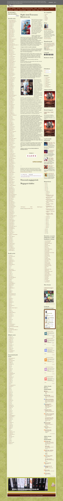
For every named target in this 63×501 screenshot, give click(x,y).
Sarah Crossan (11, 208)
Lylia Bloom (11, 157)
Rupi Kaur (10, 200)
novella (10, 346)
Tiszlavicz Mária (11, 236)
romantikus (10, 422)
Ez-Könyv (10, 273)
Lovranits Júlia (11, 154)
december (47, 191)
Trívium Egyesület (47, 263)
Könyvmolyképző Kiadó (48, 243)
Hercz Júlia (10, 97)
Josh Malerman (11, 124)
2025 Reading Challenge (49, 331)
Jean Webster (11, 112)
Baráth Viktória (11, 36)
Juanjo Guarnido (11, 129)
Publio (10, 317)
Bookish (47, 47)
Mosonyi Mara (11, 167)
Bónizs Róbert (11, 53)
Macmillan (10, 298)
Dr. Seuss (10, 76)
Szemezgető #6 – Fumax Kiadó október (50, 211)
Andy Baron (10, 26)
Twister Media (11, 325)
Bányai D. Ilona (11, 51)
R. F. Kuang (10, 184)
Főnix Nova (10, 278)
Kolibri (10, 292)
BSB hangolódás (11, 358)
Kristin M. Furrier (11, 143)
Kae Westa (10, 133)
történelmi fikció (11, 434)
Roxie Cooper (11, 199)
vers (9, 438)
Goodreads (46, 18)
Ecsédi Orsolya (11, 78)
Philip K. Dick (11, 182)
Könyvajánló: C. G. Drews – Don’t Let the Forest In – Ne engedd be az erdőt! (49, 419)
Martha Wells (11, 160)
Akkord (10, 257)
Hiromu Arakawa (11, 99)
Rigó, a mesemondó (48, 462)
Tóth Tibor (10, 242)
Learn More (51, 2)
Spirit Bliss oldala (47, 441)
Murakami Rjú (11, 168)
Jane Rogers (10, 110)
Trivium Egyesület (11, 324)
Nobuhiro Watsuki (11, 172)
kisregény (10, 340)
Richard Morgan (11, 191)
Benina (10, 37)
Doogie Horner (11, 75)
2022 (46, 188)
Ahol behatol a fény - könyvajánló (49, 470)
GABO (10, 279)
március (47, 224)
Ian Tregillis (10, 101)
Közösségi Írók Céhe (12, 294)
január (47, 227)
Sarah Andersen (11, 207)
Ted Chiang (10, 230)
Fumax (10, 275)
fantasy (10, 382)
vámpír (10, 440)
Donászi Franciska (11, 74)
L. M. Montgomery (11, 146)
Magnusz (10, 299)
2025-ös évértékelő (47, 456)
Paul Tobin (10, 180)
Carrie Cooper (11, 57)
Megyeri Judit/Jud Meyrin (48, 249)
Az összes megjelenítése (52, 433)
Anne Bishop (11, 28)
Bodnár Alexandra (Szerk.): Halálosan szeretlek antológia (51, 158)
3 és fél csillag (47, 82)
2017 (46, 233)
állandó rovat (11, 442)
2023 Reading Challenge (49, 347)
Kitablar (46, 391)
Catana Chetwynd (11, 58)
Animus (10, 258)
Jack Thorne (10, 109)
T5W (9, 365)
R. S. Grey (10, 186)
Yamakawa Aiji (11, 249)
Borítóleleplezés (40, 8)
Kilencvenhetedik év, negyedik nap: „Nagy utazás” (49, 447)
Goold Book (10, 282)
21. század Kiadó (47, 280)
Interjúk (35, 8)
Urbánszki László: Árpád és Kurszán (49, 202)
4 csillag (46, 83)
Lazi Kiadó (46, 257)
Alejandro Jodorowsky (12, 21)
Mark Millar (10, 159)
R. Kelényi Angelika (12, 185)
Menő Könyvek (11, 305)
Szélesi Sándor (11, 222)
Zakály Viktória (11, 250)
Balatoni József (11, 34)
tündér (10, 435)
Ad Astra (10, 255)
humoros (10, 392)
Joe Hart (10, 120)
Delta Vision (11, 269)
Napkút (10, 310)
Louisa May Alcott (11, 153)
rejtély (10, 420)
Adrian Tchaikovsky (12, 20)
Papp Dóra (10, 178)
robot (9, 421)
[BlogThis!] (30, 174)
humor (10, 390)
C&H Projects (47, 278)
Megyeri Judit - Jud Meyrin (49, 450)
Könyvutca (46, 426)
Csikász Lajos (11, 65)
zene (9, 441)
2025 (46, 184)
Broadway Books (11, 264)
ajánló (10, 366)
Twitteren (29, 171)
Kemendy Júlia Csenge (12, 138)
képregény (10, 341)
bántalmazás (10, 374)
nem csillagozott (47, 86)
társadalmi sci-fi (11, 431)
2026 (46, 183)
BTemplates (48, 48)
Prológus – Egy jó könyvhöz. (49, 399)
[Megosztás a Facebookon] (32, 174)
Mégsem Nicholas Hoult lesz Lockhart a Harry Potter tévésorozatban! (49, 406)
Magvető (10, 300)
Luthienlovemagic (49, 332)
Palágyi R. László (11, 177)
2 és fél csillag (47, 79)
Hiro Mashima (11, 98)
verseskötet (10, 351)
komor (10, 401)
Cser (9, 266)
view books (53, 345)
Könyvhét (10, 361)
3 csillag (46, 80)
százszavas (10, 348)
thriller (10, 430)
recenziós (26, 176)
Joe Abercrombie (11, 119)
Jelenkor (10, 290)
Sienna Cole (10, 214)
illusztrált (10, 395)
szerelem (10, 426)
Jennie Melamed (11, 113)
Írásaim (38, 10)
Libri (9, 297)
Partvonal (10, 313)
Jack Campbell (11, 108)
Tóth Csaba (10, 239)
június (47, 220)
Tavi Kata (10, 229)
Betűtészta (10, 262)
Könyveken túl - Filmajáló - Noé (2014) (50, 204)
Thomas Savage (11, 232)
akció (9, 367)
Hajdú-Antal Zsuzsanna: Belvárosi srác (49, 198)
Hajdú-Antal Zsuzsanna (37, 175)
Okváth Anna (11, 174)
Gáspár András (11, 91)
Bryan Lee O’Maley (12, 48)
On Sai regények (47, 473)
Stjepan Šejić (11, 219)
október (47, 193)
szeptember (47, 216)
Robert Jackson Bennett (12, 194)
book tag (10, 372)
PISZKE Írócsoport (11, 312)
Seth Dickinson (11, 213)
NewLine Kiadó (47, 250)
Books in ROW (47, 446)
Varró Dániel (11, 246)
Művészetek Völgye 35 (48, 427)
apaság (26, 175)
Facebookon (22, 171)
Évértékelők (29, 10)
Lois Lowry (10, 152)
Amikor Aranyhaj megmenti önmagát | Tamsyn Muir (49, 415)
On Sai (10, 175)
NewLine (10, 311)
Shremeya (10, 319)
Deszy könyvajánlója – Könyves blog (48, 404)
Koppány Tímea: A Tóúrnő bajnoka (48, 113)
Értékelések (14, 8)
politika (10, 414)
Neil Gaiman (11, 171)
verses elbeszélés (11, 350)
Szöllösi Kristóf (11, 223)
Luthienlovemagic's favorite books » (50, 303)
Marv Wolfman (11, 161)
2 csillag (46, 78)
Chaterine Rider (11, 62)
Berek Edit (10, 42)
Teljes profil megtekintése (47, 38)
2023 (46, 187)
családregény (11, 337)
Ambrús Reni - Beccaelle (48, 455)
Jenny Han (10, 116)
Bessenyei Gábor (11, 43)
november (47, 192)
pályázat (10, 417)
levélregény (10, 342)
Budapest (10, 359)
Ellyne (46, 267)
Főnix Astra (10, 276)
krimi (10, 403)
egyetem (10, 379)
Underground (11, 328)
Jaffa (9, 289)
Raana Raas (10, 187)
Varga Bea (10, 245)
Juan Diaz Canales (11, 126)
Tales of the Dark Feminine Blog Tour (49, 460)
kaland (10, 399)
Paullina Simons (11, 181)
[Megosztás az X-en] (31, 174)
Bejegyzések (47, 70)
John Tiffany (11, 123)
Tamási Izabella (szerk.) (12, 226)
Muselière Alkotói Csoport (12, 307)
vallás (10, 437)
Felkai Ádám (11, 83)
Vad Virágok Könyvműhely (13, 329)
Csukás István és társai (12, 67)
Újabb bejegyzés (23, 206)
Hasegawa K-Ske (11, 96)
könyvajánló (10, 406)
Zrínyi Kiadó (47, 260)
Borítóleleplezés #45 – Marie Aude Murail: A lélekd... (50, 195)
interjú (10, 396)
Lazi (9, 296)
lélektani (10, 407)
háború (10, 393)
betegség (29, 175)
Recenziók (18, 8)
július (47, 219)
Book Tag (51, 8)
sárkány (10, 428)
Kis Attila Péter (47, 251)
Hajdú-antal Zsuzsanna (48, 274)
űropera (10, 443)
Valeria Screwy (11, 244)
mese (9, 343)
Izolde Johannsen (11, 104)
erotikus (10, 380)
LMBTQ (10, 362)
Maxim (10, 304)
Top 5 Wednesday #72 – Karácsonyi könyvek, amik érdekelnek (51, 151)
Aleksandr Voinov (11, 22)
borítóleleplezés (11, 373)
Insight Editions (11, 287)
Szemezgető (16, 10)
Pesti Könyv (10, 314)
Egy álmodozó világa (48, 429)
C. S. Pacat (10, 55)
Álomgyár (10, 332)
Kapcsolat (42, 10)
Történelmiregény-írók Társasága (49, 252)
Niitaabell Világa (47, 395)
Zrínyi (10, 330)
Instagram (46, 17)
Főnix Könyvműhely (12, 277)
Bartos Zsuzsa (11, 35)
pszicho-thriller (11, 416)
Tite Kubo (10, 237)
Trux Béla (10, 238)
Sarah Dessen (11, 209)
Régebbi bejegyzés (39, 206)
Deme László (11, 70)
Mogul (10, 306)
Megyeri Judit (11, 165)
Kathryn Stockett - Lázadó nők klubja (49, 392)
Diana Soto (10, 71)
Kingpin (10, 291)
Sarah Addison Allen (12, 206)
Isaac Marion (11, 102)
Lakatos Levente (11, 147)
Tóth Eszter (10, 241)
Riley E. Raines (11, 193)
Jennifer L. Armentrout (12, 115)
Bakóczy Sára (11, 33)
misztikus (10, 410)
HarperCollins (11, 284)
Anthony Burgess (11, 30)
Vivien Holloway (11, 248)
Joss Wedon (10, 125)
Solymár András (11, 216)
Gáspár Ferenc (11, 92)
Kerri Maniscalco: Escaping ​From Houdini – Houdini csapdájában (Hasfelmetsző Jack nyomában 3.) (49, 401)
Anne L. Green (11, 29)
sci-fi (9, 423)
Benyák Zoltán (11, 41)
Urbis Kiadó (46, 277)
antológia (10, 336)
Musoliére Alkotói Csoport (48, 271)
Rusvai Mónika (11, 201)
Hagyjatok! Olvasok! (48, 409)
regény (28, 176)
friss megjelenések (11, 385)
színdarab (10, 349)
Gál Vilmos (10, 90)
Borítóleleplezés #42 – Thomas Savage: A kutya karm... (50, 209)
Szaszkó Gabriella (11, 220)
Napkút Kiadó (47, 270)
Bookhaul (33, 10)
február (47, 226)
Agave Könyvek (11, 256)
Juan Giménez (11, 127)
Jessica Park (10, 118)
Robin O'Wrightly (11, 195)
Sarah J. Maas (11, 211)
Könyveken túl (10, 10)
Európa (10, 272)
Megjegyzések (47, 72)
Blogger (42, 495)
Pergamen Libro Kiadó (48, 265)
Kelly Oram (10, 137)
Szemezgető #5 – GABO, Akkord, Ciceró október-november (49, 214)
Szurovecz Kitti (11, 221)
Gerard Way (10, 89)
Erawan (32, 175)
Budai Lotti (10, 49)
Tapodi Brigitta (11, 227)
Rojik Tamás (11, 198)
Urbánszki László (11, 243)
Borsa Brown (11, 47)
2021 (46, 190)
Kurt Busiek (10, 144)
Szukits (10, 321)
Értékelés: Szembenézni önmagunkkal (48, 431)
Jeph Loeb (10, 117)
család (10, 375)
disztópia (10, 378)
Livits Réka (10, 150)
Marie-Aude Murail (11, 158)
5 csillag (24, 175)
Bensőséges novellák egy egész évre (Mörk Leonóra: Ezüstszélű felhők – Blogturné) (49, 443)
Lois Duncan (11, 151)
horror (10, 389)
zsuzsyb (46, 453)
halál (9, 388)
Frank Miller (11, 84)
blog (30, 175)
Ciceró (10, 265)
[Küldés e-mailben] (29, 174)
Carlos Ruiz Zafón (11, 56)
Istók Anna (10, 103)
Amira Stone (11, 23)
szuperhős (10, 427)
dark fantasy (10, 376)
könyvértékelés (52, 43)
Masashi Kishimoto (11, 163)
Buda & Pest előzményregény (49, 467)
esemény (10, 381)
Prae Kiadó (46, 279)
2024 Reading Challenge (49, 338)
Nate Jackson (11, 170)
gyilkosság (10, 386)
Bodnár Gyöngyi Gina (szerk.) (13, 44)
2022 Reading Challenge (49, 357)
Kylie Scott (10, 145)
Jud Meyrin (10, 130)
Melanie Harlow (11, 166)
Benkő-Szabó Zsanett (48, 29)
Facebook (46, 14)
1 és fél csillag (47, 77)
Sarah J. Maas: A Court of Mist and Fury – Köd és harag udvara (51, 143)
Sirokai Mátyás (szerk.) (12, 215)
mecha (10, 408)
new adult (10, 413)
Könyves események (22, 10)
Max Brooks (10, 164)
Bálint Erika (10, 50)
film (9, 383)
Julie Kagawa (11, 132)
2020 (46, 229)
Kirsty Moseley (11, 139)
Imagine (10, 286)
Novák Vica (10, 173)
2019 (46, 230)
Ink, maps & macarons (48, 458)
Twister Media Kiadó (48, 240)
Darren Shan (11, 68)
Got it (55, 2)
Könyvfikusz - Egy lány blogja (49, 413)
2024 (46, 186)
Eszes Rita (10, 82)
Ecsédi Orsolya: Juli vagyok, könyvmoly (51, 174)
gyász (10, 387)
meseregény (10, 344)
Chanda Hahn (11, 60)
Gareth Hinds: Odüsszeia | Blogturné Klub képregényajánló (49, 411)
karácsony (10, 400)
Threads (46, 20)
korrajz (10, 402)
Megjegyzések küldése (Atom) (28, 208)
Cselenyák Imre (11, 64)
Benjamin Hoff (11, 40)
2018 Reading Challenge (49, 376)
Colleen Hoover (11, 63)
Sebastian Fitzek (11, 212)
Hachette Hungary (11, 283)
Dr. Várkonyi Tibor (11, 77)
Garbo (10, 280)
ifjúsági (10, 394)
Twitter (46, 16)
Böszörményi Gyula (12, 54)
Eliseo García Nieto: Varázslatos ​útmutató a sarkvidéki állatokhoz (49, 396)
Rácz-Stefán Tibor (11, 202)
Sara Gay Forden (11, 205)
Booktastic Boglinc (48, 422)
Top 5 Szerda (47, 8)
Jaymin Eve (10, 111)
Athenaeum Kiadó (47, 242)
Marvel (10, 303)
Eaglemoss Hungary (12, 270)
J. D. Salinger (11, 105)
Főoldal (9, 8)
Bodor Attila (11, 46)
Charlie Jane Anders (12, 61)
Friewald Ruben (11, 85)
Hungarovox (10, 285)
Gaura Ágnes (11, 88)
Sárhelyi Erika (11, 225)
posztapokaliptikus (11, 415)
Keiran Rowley (11, 136)
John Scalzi (10, 122)
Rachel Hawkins (11, 188)
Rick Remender (11, 192)
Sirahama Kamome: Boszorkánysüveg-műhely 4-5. (49, 424)
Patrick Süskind (11, 179)
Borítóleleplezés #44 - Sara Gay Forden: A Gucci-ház (50, 200)
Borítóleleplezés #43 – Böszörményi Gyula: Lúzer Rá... (50, 207)
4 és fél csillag (47, 84)
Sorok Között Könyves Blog (49, 417)
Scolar (10, 318)
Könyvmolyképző (11, 293)
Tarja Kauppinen (11, 228)
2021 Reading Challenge (49, 367)
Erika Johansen (11, 81)
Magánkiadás (11, 301)
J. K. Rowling (11, 106)
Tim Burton (10, 233)
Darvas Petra (46, 266)
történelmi (10, 433)
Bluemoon (10, 263)
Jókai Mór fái (47, 463)
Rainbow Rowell (11, 189)
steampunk (10, 424)
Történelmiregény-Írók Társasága (13, 326)
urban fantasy (11, 436)
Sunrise (10, 320)
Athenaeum (10, 259)
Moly (45, 15)
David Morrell (11, 69)
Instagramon (26, 171)
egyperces (10, 339)
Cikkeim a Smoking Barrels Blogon (27, 8)
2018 (46, 231)
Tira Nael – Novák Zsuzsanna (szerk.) (13, 235)
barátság (10, 368)
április (47, 223)
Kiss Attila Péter (11, 140)
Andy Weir (10, 27)
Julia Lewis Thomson (12, 131)
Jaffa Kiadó (46, 244)
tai (9, 429)
